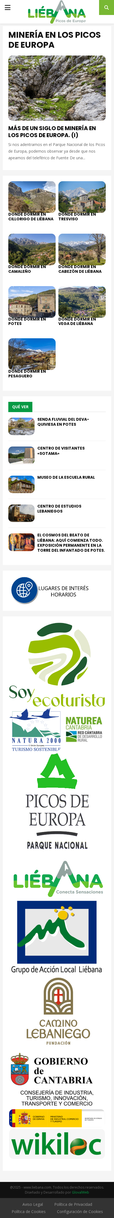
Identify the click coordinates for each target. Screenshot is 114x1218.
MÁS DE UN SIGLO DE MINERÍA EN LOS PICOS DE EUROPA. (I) (52, 131)
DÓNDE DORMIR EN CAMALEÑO (27, 269)
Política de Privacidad (73, 1204)
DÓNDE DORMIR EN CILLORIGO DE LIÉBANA (30, 216)
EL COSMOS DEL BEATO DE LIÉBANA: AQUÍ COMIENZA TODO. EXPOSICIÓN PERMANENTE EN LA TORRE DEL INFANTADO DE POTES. (71, 542)
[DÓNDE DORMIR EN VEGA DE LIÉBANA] (82, 302)
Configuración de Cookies (80, 1211)
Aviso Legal (32, 1204)
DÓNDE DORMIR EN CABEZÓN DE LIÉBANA (80, 269)
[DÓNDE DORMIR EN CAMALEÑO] (32, 249)
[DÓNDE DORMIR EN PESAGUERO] (32, 354)
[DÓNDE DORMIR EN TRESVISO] (82, 197)
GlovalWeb (80, 1192)
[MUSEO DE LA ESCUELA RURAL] (21, 484)
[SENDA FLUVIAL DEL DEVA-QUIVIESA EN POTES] (21, 426)
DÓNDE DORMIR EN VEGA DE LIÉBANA (77, 321)
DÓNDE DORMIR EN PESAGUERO (27, 374)
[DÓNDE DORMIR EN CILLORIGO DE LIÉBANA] (32, 197)
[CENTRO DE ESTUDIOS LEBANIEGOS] (21, 513)
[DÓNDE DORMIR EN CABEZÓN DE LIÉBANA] (82, 249)
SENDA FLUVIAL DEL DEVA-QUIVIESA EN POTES (63, 422)
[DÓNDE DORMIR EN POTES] (32, 302)
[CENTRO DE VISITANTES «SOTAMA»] (21, 455)
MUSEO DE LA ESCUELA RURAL (66, 477)
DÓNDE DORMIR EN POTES (27, 321)
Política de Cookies (29, 1211)
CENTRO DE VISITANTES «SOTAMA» (61, 450)
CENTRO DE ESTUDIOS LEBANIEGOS (59, 508)
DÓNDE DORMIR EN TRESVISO (77, 216)
